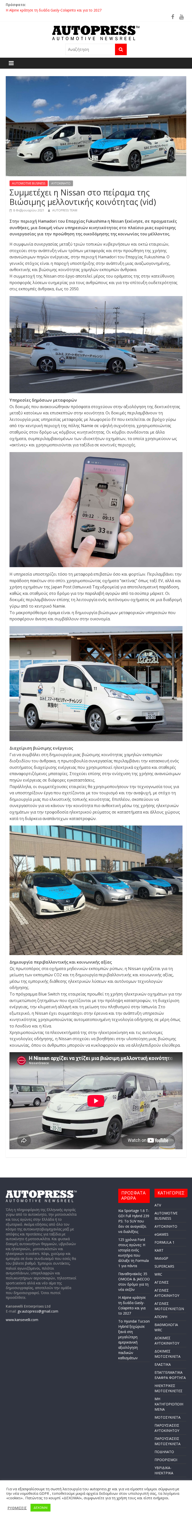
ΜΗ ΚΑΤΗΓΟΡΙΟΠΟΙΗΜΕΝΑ (168, 1404)
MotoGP (161, 1258)
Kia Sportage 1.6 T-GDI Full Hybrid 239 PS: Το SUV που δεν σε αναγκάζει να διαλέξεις (133, 1221)
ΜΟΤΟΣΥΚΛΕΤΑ (167, 1417)
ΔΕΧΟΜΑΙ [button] (41, 1507)
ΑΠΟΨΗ (160, 1316)
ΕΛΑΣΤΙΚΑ (162, 1364)
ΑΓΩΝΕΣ (161, 1282)
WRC (158, 1274)
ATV (157, 1205)
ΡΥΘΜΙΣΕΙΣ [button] (17, 1508)
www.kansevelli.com (22, 1319)
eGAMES (161, 1234)
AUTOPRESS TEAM (64, 210)
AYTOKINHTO (60, 183)
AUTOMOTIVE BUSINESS (28, 183)
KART (159, 1250)
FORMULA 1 (164, 1242)
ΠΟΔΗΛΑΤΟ (164, 1451)
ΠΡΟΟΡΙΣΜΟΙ (165, 1459)
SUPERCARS (164, 1266)
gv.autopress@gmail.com (38, 1311)
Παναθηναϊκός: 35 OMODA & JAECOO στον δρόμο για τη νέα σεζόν (61, 10)
